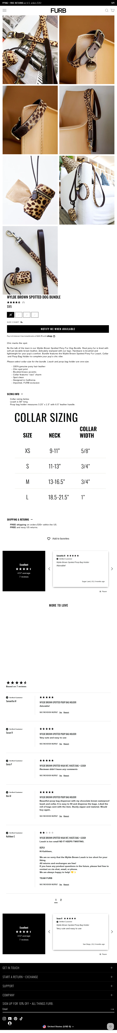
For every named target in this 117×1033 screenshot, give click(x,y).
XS (11, 314)
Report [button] (66, 712)
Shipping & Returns (18, 519)
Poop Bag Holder (20, 356)
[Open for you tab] (9, 1023)
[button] (58, 302)
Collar (105, 353)
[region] (80, 569)
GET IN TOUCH (11, 968)
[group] (22, 683)
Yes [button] (60, 712)
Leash (98, 353)
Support (8, 986)
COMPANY (8, 995)
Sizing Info (13, 394)
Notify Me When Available (58, 329)
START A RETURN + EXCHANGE (20, 977)
